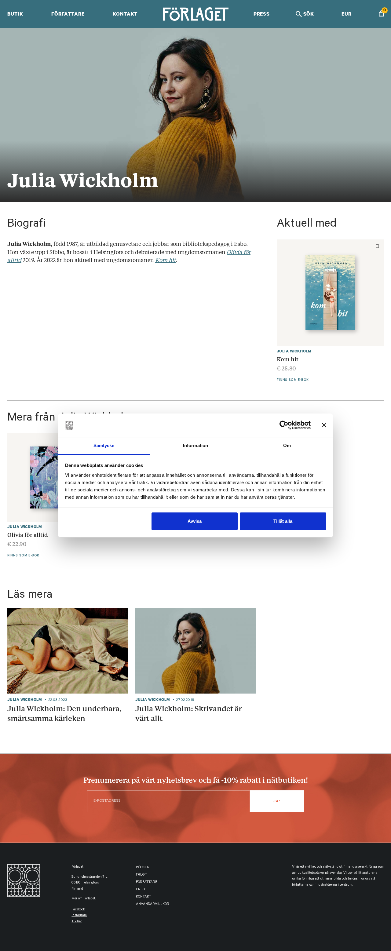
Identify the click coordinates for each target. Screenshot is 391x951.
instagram (79, 916)
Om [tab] (287, 445)
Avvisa (195, 521)
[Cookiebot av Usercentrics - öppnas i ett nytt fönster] (284, 425)
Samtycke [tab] (104, 445)
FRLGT (141, 875)
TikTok (76, 922)
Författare (68, 13)
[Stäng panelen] (324, 425)
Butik (15, 13)
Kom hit (287, 359)
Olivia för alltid (27, 534)
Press (262, 13)
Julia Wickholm (294, 351)
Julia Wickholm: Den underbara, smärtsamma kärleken (64, 713)
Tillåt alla (282, 521)
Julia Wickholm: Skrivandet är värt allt (188, 713)
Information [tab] (195, 445)
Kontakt (125, 13)
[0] (381, 14)
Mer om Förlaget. (83, 899)
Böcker (142, 868)
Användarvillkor (152, 904)
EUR (347, 13)
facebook (78, 910)
